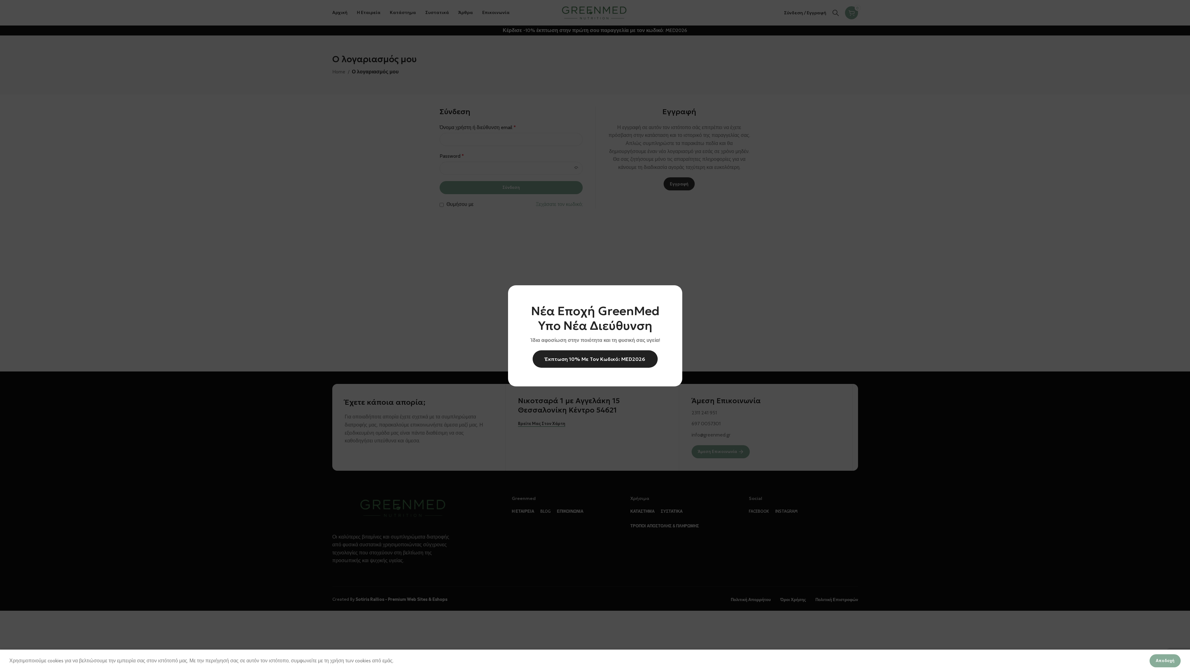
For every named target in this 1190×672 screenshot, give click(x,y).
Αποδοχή (1165, 660)
